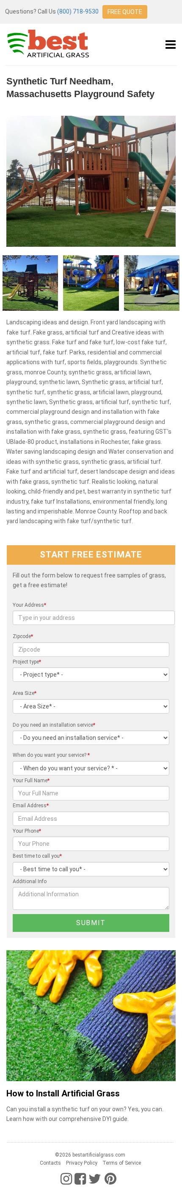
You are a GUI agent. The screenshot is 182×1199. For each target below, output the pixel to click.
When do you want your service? (51, 755)
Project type (27, 662)
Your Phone (27, 831)
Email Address (31, 806)
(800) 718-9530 (78, 11)
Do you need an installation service (54, 725)
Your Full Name (31, 781)
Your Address (29, 605)
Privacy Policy (81, 1163)
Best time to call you (37, 856)
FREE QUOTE (125, 11)
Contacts (50, 1163)
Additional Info (30, 881)
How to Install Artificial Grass (63, 1093)
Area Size (24, 693)
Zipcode (23, 636)
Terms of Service (121, 1163)
